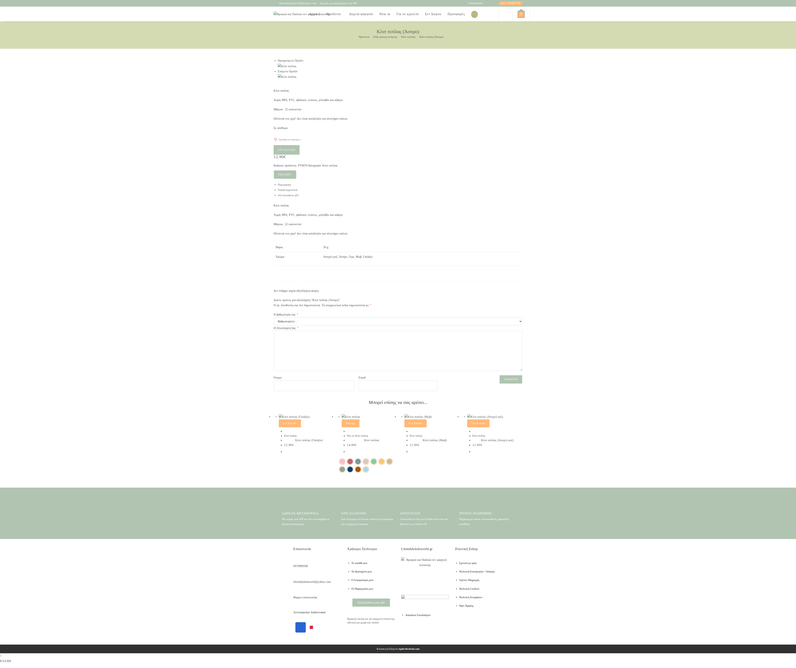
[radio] (342, 461)
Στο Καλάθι (286, 149)
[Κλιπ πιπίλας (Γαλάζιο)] (287, 65)
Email (362, 377)
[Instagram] (311, 627)
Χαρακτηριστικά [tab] (287, 189)
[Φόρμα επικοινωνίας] (295, 591)
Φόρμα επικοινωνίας (305, 597)
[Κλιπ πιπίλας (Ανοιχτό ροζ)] (287, 76)
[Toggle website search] (505, 14)
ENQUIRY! (285, 174)
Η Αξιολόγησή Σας (286, 328)
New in (350, 435)
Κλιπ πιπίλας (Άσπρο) (431, 36)
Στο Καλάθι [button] (290, 423)
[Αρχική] (354, 36)
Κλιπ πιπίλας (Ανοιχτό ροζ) (497, 440)
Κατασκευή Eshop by (398, 648)
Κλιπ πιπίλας (330, 165)
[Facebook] (300, 627)
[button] (287, 138)
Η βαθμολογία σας (286, 314)
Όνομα (278, 377)
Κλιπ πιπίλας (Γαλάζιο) (309, 440)
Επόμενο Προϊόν (287, 71)
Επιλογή (350, 423)
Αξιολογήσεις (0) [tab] (288, 195)
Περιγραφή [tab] (284, 184)
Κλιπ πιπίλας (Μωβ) (435, 440)
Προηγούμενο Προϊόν (290, 60)
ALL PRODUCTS (510, 3)
